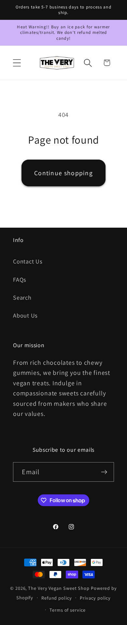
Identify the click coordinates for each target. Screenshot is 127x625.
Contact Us (28, 261)
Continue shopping (63, 173)
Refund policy (56, 598)
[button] (16, 62)
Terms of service (67, 610)
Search (22, 297)
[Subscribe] (104, 472)
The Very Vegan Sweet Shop (59, 588)
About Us (25, 315)
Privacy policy (95, 598)
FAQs (19, 279)
